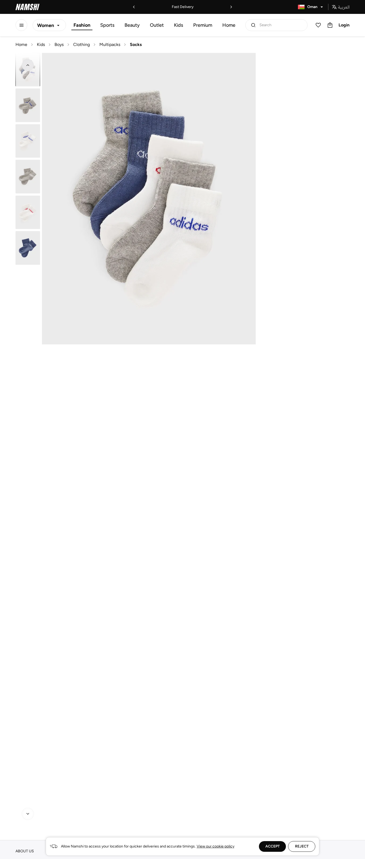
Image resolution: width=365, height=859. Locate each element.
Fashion (81, 25)
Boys (59, 44)
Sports (107, 25)
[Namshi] (27, 7)
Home (228, 25)
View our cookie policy (215, 846)
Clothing (81, 44)
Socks (136, 44)
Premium (202, 25)
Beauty (132, 25)
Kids (178, 25)
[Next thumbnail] (28, 814)
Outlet (157, 25)
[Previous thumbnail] (28, 65)
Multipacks (109, 44)
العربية (344, 7)
